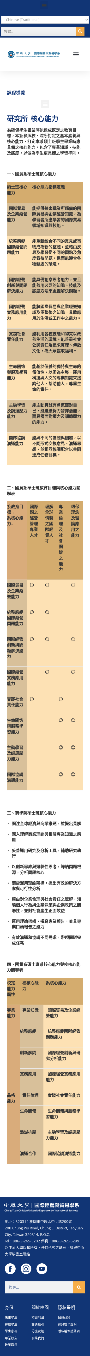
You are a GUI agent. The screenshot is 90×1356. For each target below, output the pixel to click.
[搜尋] (80, 31)
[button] (44, 5)
